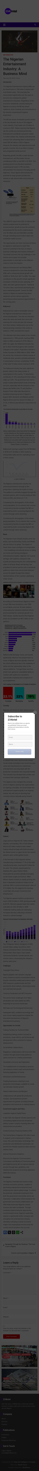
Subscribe (20, 751)
